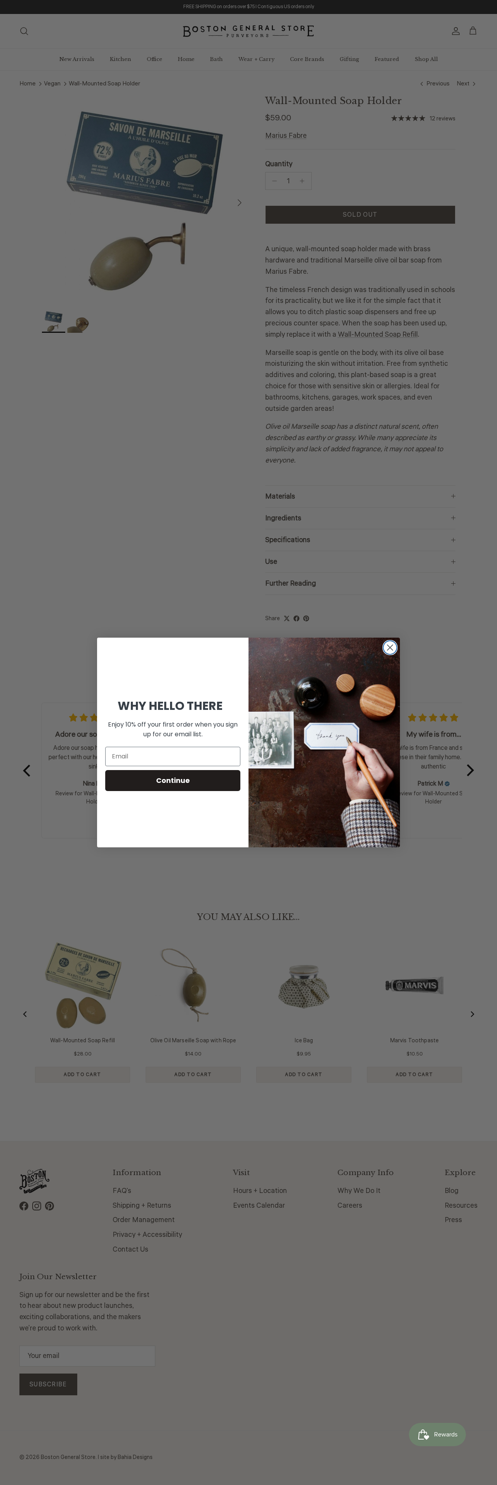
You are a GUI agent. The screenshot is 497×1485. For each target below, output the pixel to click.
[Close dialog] (390, 647)
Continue (173, 780)
